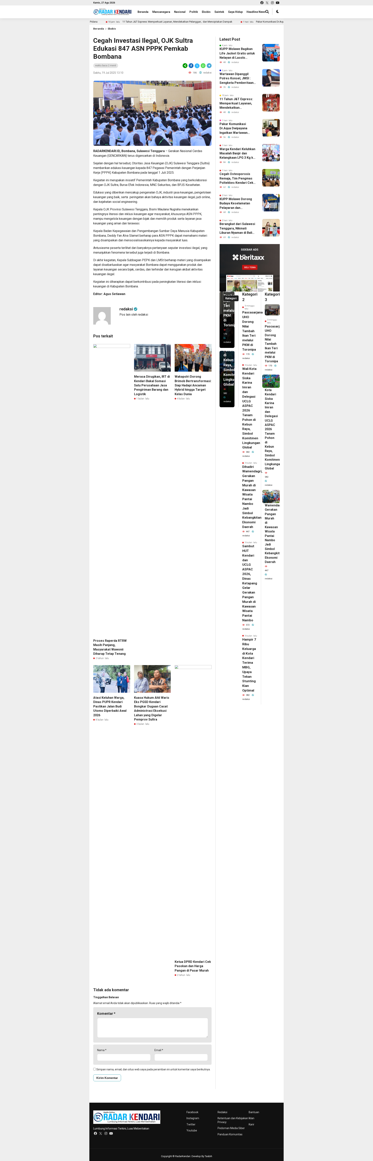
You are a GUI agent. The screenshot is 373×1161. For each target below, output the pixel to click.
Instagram (192, 1118)
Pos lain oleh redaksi (133, 314)
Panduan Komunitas (230, 1134)
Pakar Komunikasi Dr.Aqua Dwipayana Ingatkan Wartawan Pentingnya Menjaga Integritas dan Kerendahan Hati (234, 128)
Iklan (251, 1118)
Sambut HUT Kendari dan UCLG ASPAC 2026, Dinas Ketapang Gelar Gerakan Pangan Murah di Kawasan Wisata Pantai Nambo (249, 583)
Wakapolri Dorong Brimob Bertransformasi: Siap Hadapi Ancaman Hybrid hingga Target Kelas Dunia (193, 385)
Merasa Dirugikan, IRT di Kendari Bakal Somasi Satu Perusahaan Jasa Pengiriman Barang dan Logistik (152, 385)
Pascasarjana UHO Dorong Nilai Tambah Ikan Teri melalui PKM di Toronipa (252, 330)
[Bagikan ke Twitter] (197, 65)
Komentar (106, 1013)
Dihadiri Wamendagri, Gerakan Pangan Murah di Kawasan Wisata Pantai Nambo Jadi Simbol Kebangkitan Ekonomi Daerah (274, 531)
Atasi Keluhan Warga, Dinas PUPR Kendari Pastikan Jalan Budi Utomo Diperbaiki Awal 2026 (109, 706)
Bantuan (254, 1112)
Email (158, 1050)
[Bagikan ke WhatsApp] (203, 65)
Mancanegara (161, 11)
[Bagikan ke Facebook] (191, 65)
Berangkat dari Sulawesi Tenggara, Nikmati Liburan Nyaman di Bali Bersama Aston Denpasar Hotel (237, 228)
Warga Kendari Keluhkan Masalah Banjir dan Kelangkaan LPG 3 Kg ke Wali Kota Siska (237, 153)
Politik (193, 11)
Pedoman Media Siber (231, 1128)
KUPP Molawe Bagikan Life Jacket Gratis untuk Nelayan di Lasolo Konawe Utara (237, 53)
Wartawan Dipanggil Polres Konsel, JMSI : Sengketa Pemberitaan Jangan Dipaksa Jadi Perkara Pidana (237, 78)
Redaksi (222, 1112)
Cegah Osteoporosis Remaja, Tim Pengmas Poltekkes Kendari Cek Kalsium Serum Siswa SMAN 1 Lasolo (236, 178)
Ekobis (206, 11)
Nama (101, 1050)
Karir (251, 1124)
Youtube (191, 1130)
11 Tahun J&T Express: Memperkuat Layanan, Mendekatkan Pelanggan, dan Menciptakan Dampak (159, 21)
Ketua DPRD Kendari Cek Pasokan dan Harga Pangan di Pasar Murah (193, 966)
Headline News (256, 11)
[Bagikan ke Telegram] (209, 65)
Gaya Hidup (235, 11)
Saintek (219, 11)
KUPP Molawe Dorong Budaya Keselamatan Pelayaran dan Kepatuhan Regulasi (236, 203)
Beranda (143, 11)
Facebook (192, 1112)
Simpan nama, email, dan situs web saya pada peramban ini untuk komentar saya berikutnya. (153, 1069)
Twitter (190, 1124)
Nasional (180, 11)
